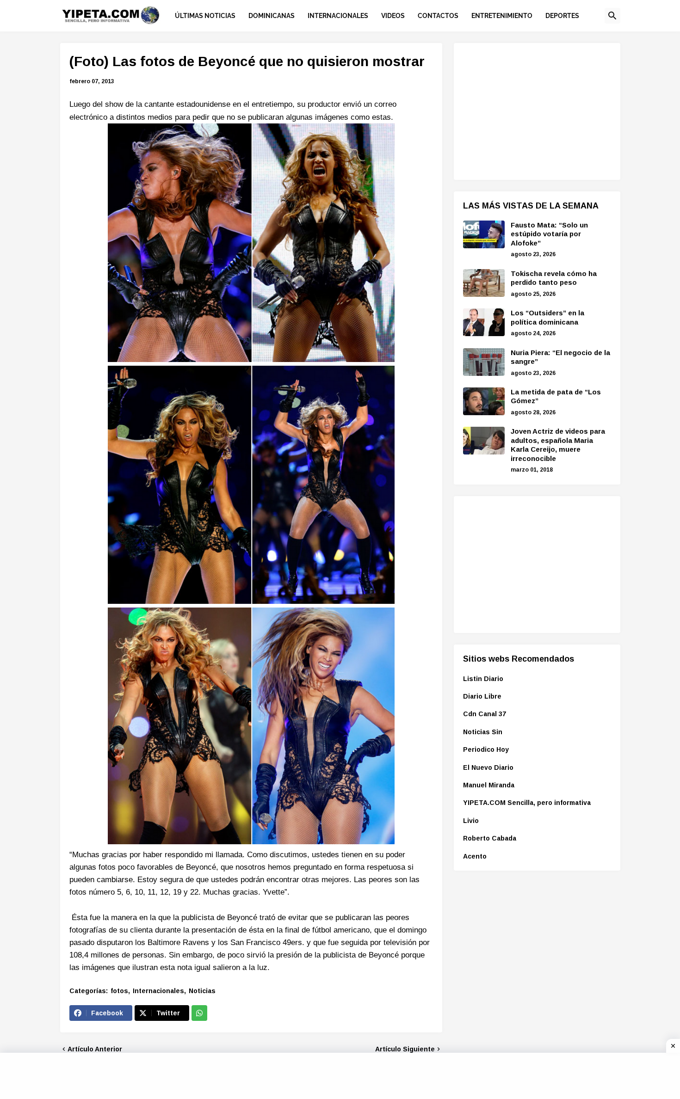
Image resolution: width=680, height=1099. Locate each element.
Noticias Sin (482, 732)
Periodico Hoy (486, 749)
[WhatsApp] (199, 1013)
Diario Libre (482, 696)
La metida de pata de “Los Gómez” (556, 396)
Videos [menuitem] (393, 15)
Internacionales (158, 991)
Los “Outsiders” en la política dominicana (547, 317)
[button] (612, 16)
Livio (471, 820)
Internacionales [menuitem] (338, 15)
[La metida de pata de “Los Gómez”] (484, 401)
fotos (119, 991)
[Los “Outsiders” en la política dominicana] (484, 322)
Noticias (202, 991)
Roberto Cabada (489, 838)
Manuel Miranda (488, 785)
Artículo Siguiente (405, 1049)
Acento (475, 856)
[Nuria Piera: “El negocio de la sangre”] (484, 362)
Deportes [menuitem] (562, 15)
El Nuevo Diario (488, 767)
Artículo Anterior (95, 1049)
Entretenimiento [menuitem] (501, 15)
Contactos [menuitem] (438, 15)
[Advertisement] (532, 110)
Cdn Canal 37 (484, 714)
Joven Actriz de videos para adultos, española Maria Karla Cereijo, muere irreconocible (558, 444)
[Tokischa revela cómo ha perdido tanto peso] (484, 283)
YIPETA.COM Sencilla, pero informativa (527, 802)
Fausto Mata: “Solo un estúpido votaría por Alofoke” (549, 234)
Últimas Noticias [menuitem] (205, 15)
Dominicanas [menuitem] (271, 15)
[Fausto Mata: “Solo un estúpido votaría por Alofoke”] (484, 234)
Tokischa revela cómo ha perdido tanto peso (554, 278)
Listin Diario (483, 678)
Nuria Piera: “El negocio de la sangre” (560, 357)
